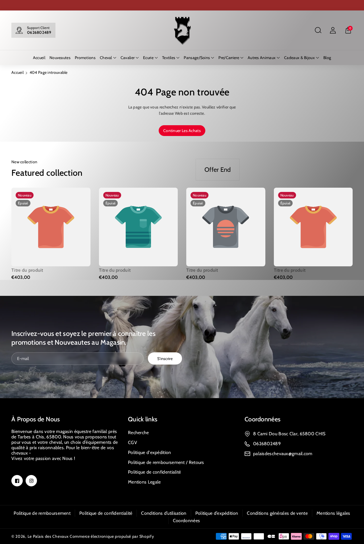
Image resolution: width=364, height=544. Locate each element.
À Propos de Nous (35, 419)
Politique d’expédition (216, 513)
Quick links (142, 419)
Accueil (17, 72)
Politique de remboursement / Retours (166, 462)
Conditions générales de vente (277, 513)
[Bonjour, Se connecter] (332, 30)
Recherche (138, 432)
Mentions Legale (144, 482)
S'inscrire (165, 358)
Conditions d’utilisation (163, 513)
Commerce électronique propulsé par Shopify (112, 536)
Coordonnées (262, 419)
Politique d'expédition (149, 452)
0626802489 (39, 32)
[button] (318, 30)
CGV (132, 442)
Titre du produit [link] (27, 270)
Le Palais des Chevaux (48, 536)
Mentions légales (333, 513)
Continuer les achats (182, 130)
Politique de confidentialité (154, 472)
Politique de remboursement (42, 513)
